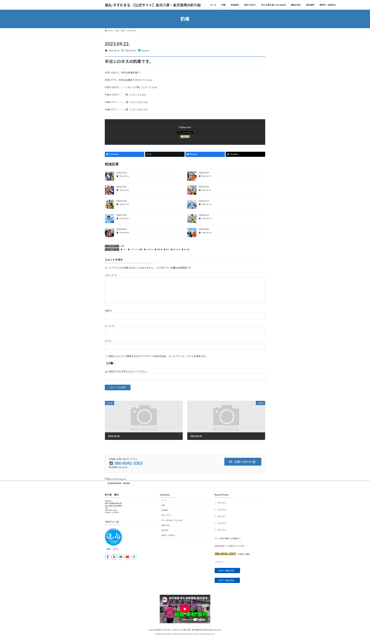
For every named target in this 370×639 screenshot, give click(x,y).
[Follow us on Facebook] (108, 557)
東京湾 (159, 249)
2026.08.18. (222, 509)
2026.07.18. (121, 201)
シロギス (149, 249)
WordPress (169, 634)
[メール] (121, 557)
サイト (108, 341)
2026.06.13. (204, 215)
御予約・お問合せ (168, 535)
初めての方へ (166, 515)
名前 (108, 310)
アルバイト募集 (136, 249)
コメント (111, 275)
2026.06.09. (121, 229)
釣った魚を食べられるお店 (171, 520)
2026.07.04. (121, 215)
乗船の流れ (165, 525)
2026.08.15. (222, 530)
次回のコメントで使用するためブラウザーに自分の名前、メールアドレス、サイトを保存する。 (158, 356)
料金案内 (164, 510)
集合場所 (164, 530)
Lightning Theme (184, 634)
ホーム (164, 500)
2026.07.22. (204, 186)
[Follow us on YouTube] (127, 557)
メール (109, 325)
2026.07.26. (121, 172)
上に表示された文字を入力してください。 (127, 371)
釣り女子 (176, 249)
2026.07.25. (204, 172)
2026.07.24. (121, 186)
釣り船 (186, 249)
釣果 (122, 246)
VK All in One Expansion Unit (204, 634)
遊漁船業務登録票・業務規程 (119, 483)
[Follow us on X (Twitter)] (114, 557)
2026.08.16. (222, 523)
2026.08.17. (222, 516)
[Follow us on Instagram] (134, 557)
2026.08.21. (222, 503)
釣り (168, 249)
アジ (125, 249)
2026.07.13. (204, 201)
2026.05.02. (204, 229)
